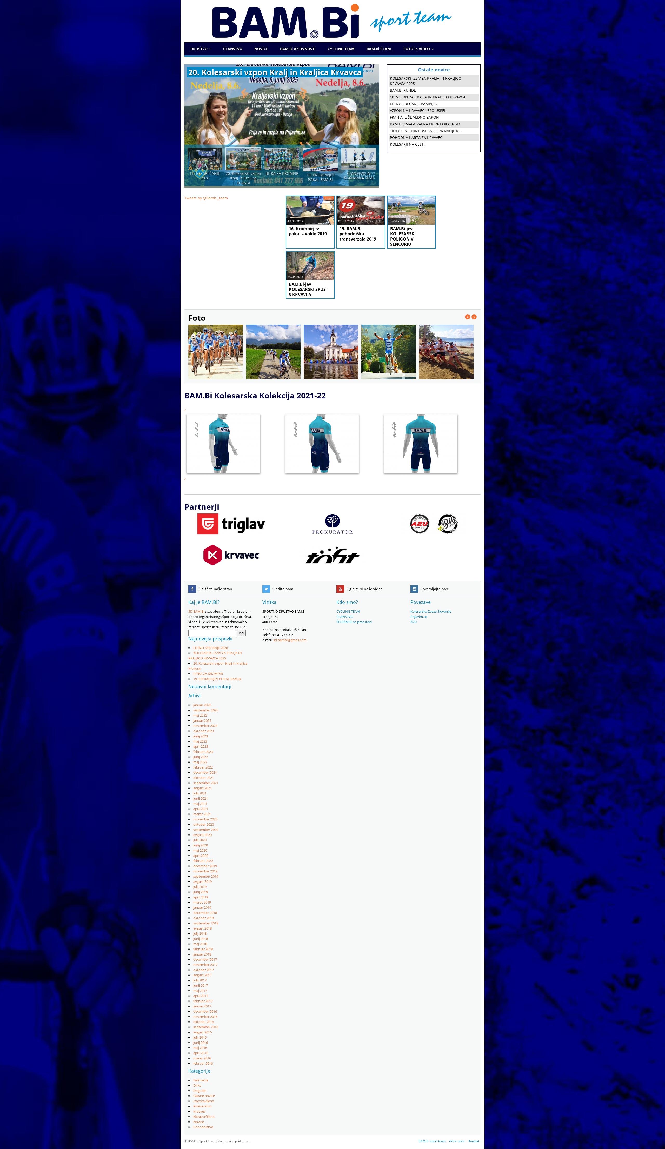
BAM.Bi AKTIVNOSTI (298, 48)
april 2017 (200, 995)
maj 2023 (200, 741)
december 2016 (205, 1011)
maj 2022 (200, 762)
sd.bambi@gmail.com (290, 640)
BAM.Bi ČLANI (379, 48)
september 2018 (205, 923)
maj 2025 (200, 715)
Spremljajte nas (434, 588)
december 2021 (205, 772)
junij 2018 (200, 938)
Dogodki (199, 1090)
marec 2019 (202, 902)
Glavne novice (204, 1095)
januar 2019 (202, 907)
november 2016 (205, 1016)
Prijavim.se (418, 616)
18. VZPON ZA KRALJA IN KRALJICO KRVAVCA (428, 97)
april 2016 (200, 1053)
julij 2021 (200, 793)
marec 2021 (202, 814)
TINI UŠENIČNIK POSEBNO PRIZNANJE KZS (426, 130)
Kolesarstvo (202, 1106)
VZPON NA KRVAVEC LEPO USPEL (418, 110)
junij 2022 (200, 756)
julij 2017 (200, 980)
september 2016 (205, 1027)
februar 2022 (203, 767)
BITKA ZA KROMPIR (208, 673)
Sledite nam (282, 588)
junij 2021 (200, 798)
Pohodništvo (203, 1127)
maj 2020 (200, 850)
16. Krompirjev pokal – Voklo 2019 (308, 231)
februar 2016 (203, 1063)
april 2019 (200, 897)
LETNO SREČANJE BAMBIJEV (413, 103)
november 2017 (205, 964)
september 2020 (205, 829)
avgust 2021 (202, 788)
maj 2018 (200, 943)
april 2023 (200, 746)
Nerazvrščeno (204, 1116)
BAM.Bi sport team (432, 1141)
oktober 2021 (203, 777)
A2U (413, 621)
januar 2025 (202, 720)
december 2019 (205, 866)
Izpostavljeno (203, 1101)
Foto (197, 317)
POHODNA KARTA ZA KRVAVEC (416, 137)
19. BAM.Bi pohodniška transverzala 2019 (358, 234)
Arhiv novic (457, 1141)
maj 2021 (200, 803)
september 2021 (205, 782)
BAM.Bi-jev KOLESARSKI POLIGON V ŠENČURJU (403, 236)
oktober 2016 (203, 1021)
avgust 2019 (202, 881)
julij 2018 (200, 933)
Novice (198, 1121)
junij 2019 (200, 892)
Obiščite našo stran (214, 588)
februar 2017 (203, 1001)
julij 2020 (200, 840)
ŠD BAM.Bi (196, 611)
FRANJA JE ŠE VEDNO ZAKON (414, 117)
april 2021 (200, 808)
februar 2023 (203, 751)
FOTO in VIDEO (417, 48)
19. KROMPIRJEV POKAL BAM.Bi (217, 679)
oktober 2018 (203, 918)
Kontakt (473, 1141)
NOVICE (261, 48)
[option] (281, 126)
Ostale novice (434, 69)
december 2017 (205, 959)
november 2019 (205, 871)
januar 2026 (202, 705)
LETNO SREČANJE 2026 (210, 647)
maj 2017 (200, 990)
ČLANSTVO (232, 48)
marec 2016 (202, 1058)
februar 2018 (203, 949)
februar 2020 (203, 860)
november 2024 (205, 725)
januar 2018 (202, 954)
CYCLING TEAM (341, 48)
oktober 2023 (203, 731)
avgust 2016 (202, 1032)
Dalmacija (200, 1080)
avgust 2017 (202, 975)
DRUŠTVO (199, 48)
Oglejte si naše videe (364, 588)
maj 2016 (200, 1047)
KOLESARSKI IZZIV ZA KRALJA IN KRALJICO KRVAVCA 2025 (425, 81)
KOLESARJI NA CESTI (407, 144)
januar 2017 (202, 1006)
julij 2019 (200, 886)
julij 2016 (200, 1037)
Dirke (197, 1085)
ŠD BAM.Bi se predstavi (354, 621)
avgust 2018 (202, 928)
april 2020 (200, 855)
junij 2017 (200, 985)
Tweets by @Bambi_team (206, 198)
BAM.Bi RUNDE (403, 90)
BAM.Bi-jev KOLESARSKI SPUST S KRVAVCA (308, 289)
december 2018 (205, 912)
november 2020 (205, 819)
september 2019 (205, 876)
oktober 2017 (203, 969)
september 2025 (205, 710)
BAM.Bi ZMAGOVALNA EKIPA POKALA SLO (426, 124)
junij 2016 (200, 1042)
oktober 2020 (203, 824)
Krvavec (199, 1111)
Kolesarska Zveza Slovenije (430, 611)
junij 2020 (200, 845)
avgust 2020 (202, 834)
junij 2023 (200, 736)
